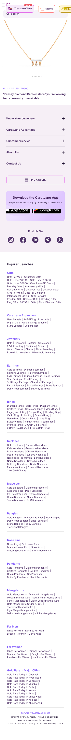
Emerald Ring (42, 415)
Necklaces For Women (19, 457)
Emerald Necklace (38, 467)
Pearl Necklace (15, 454)
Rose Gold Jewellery (18, 352)
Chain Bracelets (16, 497)
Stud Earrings (14, 379)
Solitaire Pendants (17, 570)
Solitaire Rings (15, 408)
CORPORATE (46, 720)
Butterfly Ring (14, 421)
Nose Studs (37, 547)
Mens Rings (52, 408)
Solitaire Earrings (16, 372)
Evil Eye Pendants (39, 570)
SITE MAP (15, 717)
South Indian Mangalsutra (46, 597)
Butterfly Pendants (17, 577)
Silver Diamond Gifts (49, 302)
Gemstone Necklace (36, 448)
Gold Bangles (14, 517)
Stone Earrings (54, 385)
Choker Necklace (36, 451)
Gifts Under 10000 (17, 280)
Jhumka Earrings (33, 375)
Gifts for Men (14, 276)
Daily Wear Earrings (17, 388)
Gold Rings (32, 405)
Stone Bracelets (16, 500)
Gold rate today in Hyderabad (24, 677)
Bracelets (13, 483)
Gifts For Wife (38, 295)
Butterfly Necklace (17, 464)
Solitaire (31, 342)
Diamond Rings (15, 405)
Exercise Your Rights (27, 720)
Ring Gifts (12, 302)
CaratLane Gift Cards (41, 283)
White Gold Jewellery (44, 352)
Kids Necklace (15, 448)
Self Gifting (29, 319)
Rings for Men (15, 630)
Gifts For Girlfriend (35, 292)
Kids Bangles (53, 517)
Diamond (19, 342)
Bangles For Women (42, 654)
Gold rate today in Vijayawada (24, 696)
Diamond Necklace (36, 445)
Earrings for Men (34, 630)
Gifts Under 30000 (40, 280)
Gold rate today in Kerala (21, 690)
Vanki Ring (13, 415)
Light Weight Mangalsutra (21, 610)
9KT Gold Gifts (28, 302)
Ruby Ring (26, 415)
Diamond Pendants (36, 567)
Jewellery (13, 338)
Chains (29, 349)
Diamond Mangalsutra (41, 594)
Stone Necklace (36, 460)
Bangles (12, 513)
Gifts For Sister (51, 289)
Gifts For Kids (33, 289)
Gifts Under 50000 (17, 283)
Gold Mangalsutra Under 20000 (24, 603)
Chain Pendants (16, 574)
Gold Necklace (15, 445)
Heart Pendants (38, 577)
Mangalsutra (15, 590)
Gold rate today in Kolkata (22, 699)
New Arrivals (14, 319)
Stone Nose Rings (41, 550)
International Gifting (18, 295)
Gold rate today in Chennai (22, 674)
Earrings (13, 365)
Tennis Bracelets (38, 493)
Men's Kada (34, 633)
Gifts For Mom (14, 292)
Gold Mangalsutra (17, 594)
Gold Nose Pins (30, 544)
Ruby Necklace (15, 451)
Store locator (14, 325)
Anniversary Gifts (33, 286)
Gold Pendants (15, 567)
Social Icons (18, 214)
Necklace (13, 441)
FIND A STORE (38, 179)
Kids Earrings (14, 375)
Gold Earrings (14, 369)
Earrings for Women (39, 650)
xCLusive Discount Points (20, 724)
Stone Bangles (15, 523)
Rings (11, 401)
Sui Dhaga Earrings (17, 382)
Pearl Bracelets (33, 490)
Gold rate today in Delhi (20, 687)
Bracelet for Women (18, 654)
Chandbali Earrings (40, 382)
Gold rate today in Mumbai (22, 683)
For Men (12, 626)
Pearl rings (47, 421)
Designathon (31, 325)
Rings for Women (16, 650)
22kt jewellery (15, 346)
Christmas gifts (32, 276)
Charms (42, 346)
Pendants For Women (18, 657)
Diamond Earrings (33, 369)
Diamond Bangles (33, 517)
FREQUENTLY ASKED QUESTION (50, 724)
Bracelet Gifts (30, 299)
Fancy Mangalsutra (17, 600)
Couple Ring (35, 412)
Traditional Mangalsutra (20, 607)
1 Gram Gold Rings (40, 427)
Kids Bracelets (15, 490)
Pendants (13, 563)
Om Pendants (34, 574)
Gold (9, 342)
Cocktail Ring (28, 418)
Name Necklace (16, 460)
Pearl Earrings (31, 379)
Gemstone (44, 342)
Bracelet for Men (16, 633)
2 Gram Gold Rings (17, 427)
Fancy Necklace (16, 467)
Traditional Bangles (17, 526)
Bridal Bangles (39, 520)
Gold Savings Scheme (34, 322)
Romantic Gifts (15, 289)
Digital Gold (13, 322)
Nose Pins (14, 540)
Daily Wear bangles (17, 520)
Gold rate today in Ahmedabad (24, 702)
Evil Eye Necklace (36, 454)
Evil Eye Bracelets (17, 493)
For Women (14, 646)
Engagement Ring (16, 412)
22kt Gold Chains (16, 470)
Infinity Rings (31, 421)
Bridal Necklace (39, 464)
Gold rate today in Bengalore (23, 680)
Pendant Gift (14, 299)
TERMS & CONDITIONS (48, 717)
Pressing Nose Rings (18, 550)
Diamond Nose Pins (18, 547)
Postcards (43, 319)
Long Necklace (42, 457)
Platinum (31, 346)
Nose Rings (13, 544)
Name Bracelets (36, 497)
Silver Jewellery (44, 349)
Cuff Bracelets (35, 500)
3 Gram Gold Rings (35, 424)
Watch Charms (15, 349)
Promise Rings (15, 424)
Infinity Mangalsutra (45, 613)
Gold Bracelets (15, 487)
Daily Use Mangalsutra (19, 613)
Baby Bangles (33, 523)
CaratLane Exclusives (21, 315)
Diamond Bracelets (36, 487)
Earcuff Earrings (15, 385)
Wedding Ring (52, 412)
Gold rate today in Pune (20, 693)
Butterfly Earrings (40, 388)
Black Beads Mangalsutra (45, 600)
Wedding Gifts (48, 299)
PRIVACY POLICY (28, 717)
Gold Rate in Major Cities (23, 670)
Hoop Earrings (52, 375)
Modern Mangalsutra (18, 597)
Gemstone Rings (34, 408)
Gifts (10, 272)
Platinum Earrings (37, 372)
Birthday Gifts (14, 286)
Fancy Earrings (35, 385)
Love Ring (44, 418)
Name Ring (13, 418)
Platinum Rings (48, 405)
